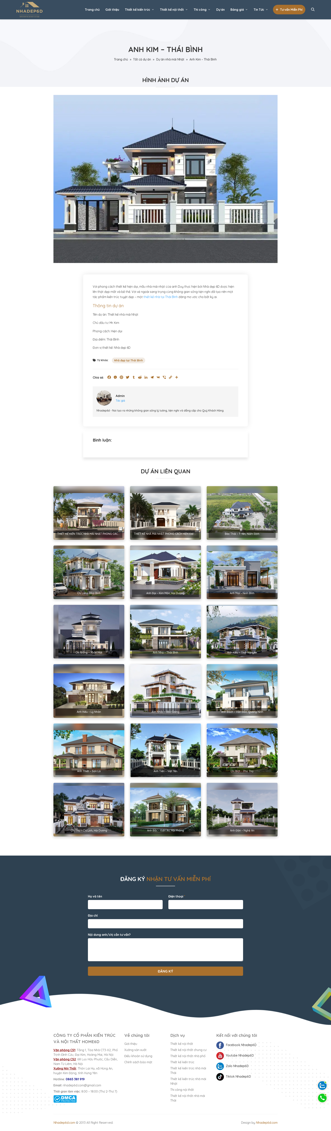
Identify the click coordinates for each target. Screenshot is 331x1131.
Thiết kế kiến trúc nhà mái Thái (188, 1070)
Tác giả (120, 400)
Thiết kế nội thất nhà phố (188, 1056)
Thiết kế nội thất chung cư (188, 1050)
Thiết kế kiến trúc (137, 9)
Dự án (220, 9)
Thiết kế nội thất (172, 9)
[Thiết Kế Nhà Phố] (29, 9)
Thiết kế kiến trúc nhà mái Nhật (188, 1081)
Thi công (200, 9)
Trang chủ (92, 9)
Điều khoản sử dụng (138, 1056)
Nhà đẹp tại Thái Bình (128, 360)
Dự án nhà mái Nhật (170, 59)
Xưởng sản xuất (135, 1050)
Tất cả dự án (142, 59)
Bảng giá (237, 9)
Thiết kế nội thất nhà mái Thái (187, 1098)
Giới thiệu (112, 9)
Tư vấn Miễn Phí (291, 9)
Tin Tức (259, 9)
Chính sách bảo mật (138, 1062)
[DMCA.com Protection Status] (86, 1099)
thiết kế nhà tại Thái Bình (160, 297)
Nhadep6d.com (64, 1122)
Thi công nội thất (182, 1090)
